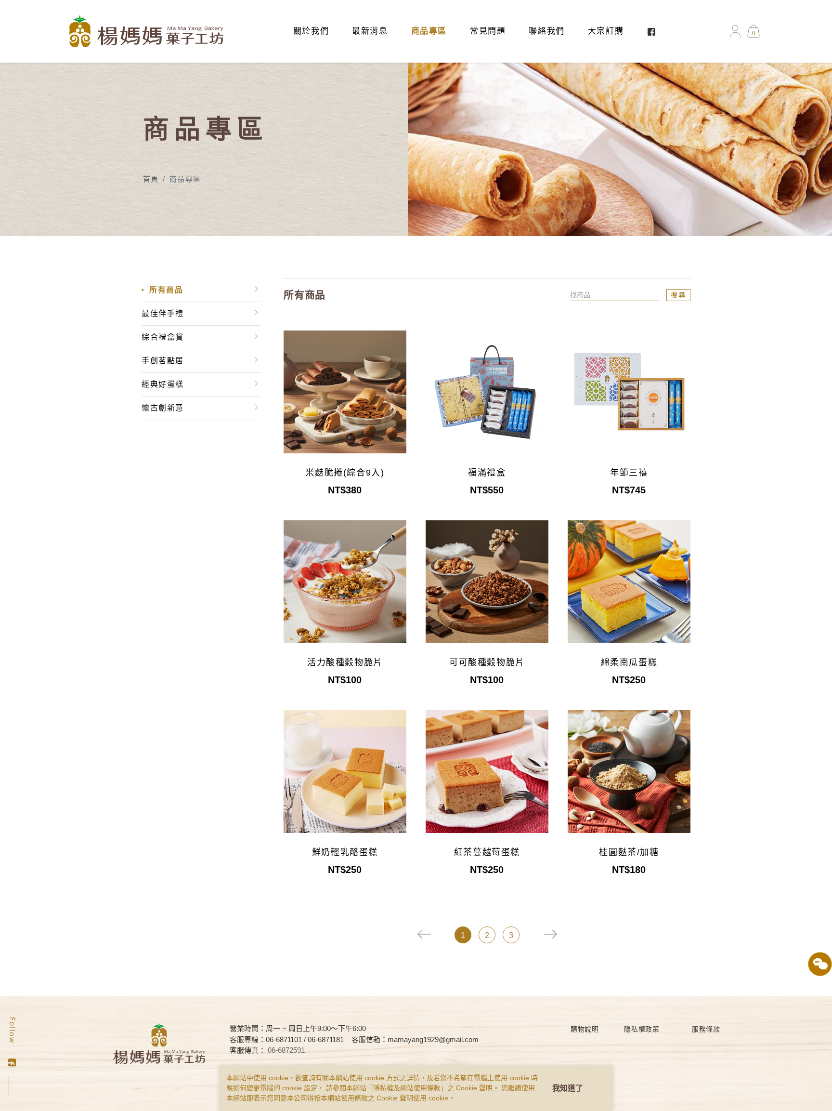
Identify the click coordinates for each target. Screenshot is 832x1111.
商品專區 (429, 31)
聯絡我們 (546, 31)
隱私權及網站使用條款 (407, 1088)
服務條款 (706, 1029)
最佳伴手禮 (163, 313)
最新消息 (370, 31)
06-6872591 (286, 1050)
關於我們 (311, 31)
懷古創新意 (163, 408)
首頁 (151, 179)
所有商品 (166, 290)
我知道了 (567, 1088)
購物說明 (585, 1029)
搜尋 (678, 295)
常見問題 (488, 31)
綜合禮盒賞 (163, 337)
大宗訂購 (606, 31)
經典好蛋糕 (163, 384)
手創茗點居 (163, 361)
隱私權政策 (642, 1029)
